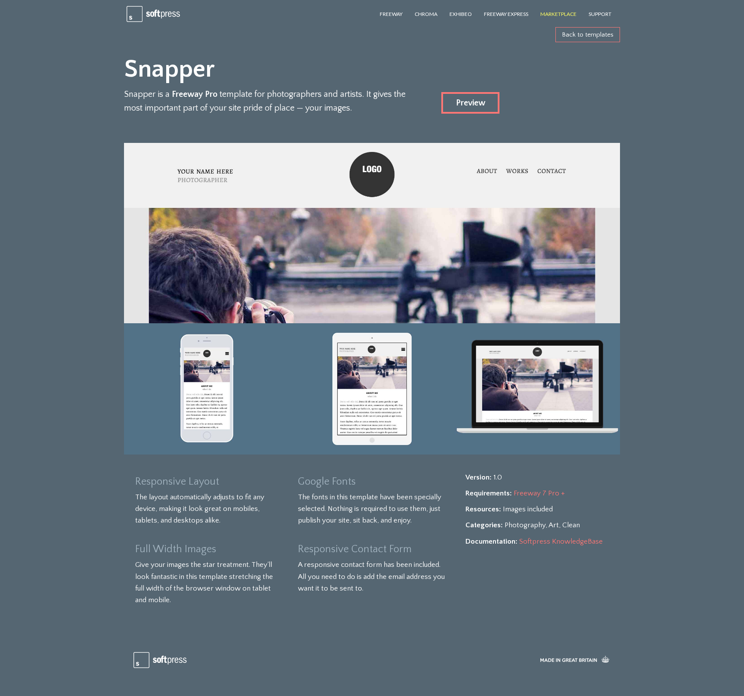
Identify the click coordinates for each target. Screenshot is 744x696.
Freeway (391, 14)
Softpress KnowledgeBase (561, 541)
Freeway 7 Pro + (539, 493)
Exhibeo (461, 14)
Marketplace (558, 14)
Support (600, 14)
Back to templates (588, 34)
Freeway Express (506, 14)
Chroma (426, 14)
